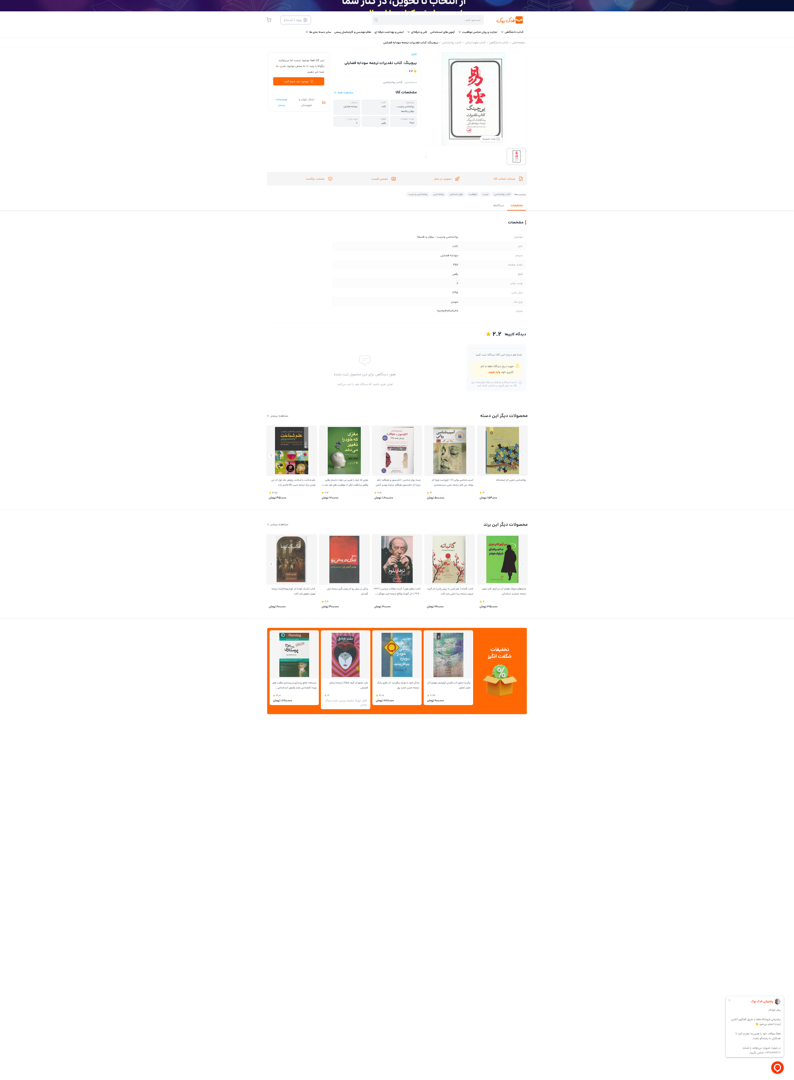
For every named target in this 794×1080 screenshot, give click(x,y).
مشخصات (517, 205)
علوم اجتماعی (456, 194)
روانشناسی (438, 194)
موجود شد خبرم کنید (296, 81)
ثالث (414, 54)
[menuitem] (512, 32)
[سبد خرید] (268, 20)
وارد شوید (494, 372)
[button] (271, 455)
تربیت (485, 194)
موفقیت (473, 194)
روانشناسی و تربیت (418, 194)
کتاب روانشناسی (393, 82)
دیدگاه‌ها (498, 205)
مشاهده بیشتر (279, 416)
